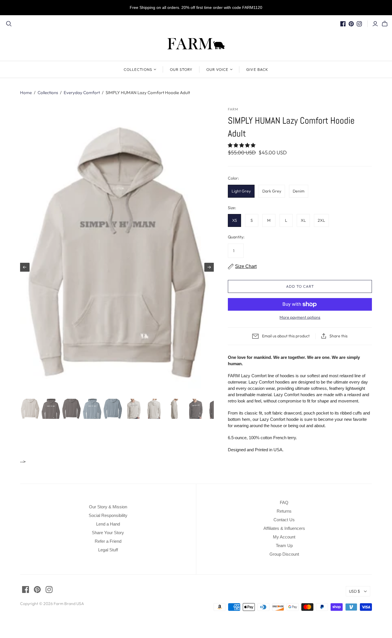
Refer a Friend (108, 541)
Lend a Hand (108, 524)
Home (26, 92)
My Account (284, 536)
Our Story (181, 69)
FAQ (284, 502)
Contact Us (284, 519)
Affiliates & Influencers (284, 528)
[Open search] (9, 24)
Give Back (257, 69)
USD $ (354, 591)
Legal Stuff (108, 549)
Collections (138, 69)
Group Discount (284, 554)
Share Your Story (108, 532)
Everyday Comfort (82, 92)
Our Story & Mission (108, 506)
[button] (242, 145)
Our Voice (217, 69)
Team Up (284, 545)
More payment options (300, 317)
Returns (284, 511)
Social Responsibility (108, 515)
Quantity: (236, 237)
